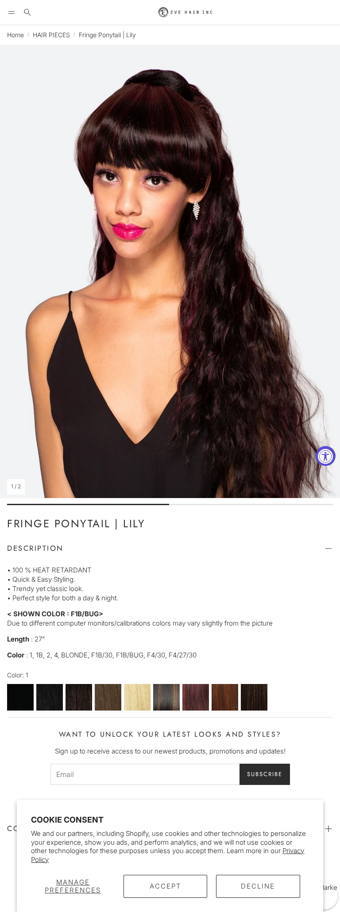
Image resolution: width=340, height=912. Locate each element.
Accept (166, 886)
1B (49, 697)
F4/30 (225, 697)
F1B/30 (166, 697)
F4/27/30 (254, 697)
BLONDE (137, 697)
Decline (258, 886)
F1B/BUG (195, 697)
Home (15, 35)
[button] (11, 12)
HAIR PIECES (51, 35)
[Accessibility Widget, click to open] (326, 456)
